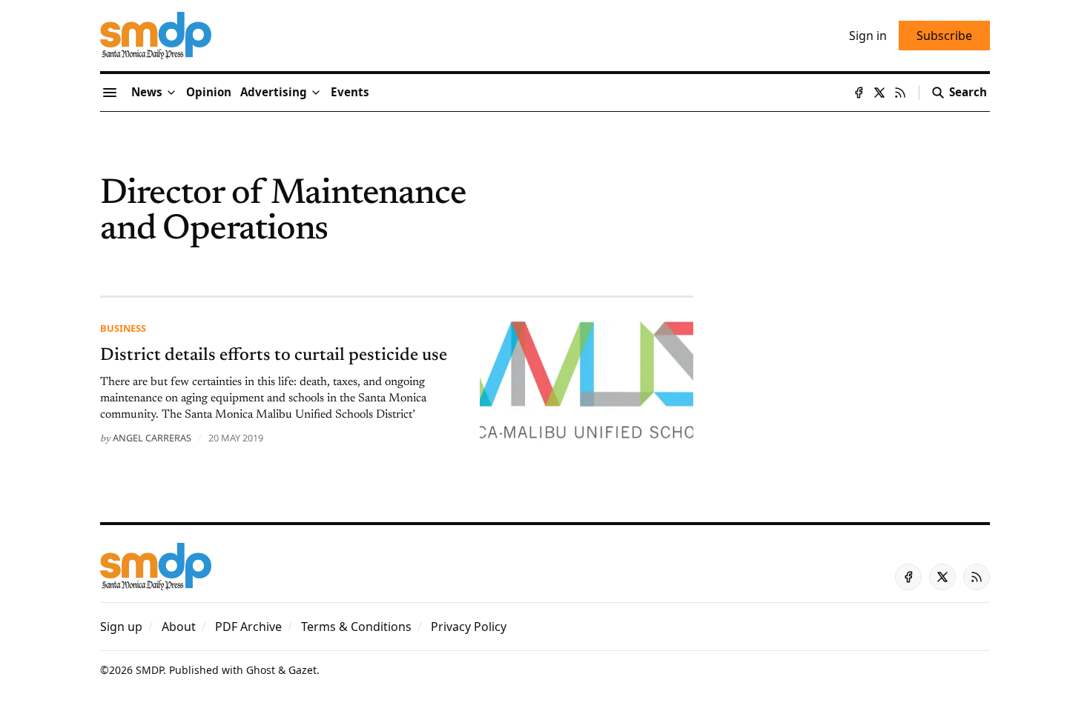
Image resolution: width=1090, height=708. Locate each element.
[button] (273, 92)
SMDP (149, 670)
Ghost (260, 670)
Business (123, 328)
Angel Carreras (152, 437)
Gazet (302, 670)
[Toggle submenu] (171, 92)
